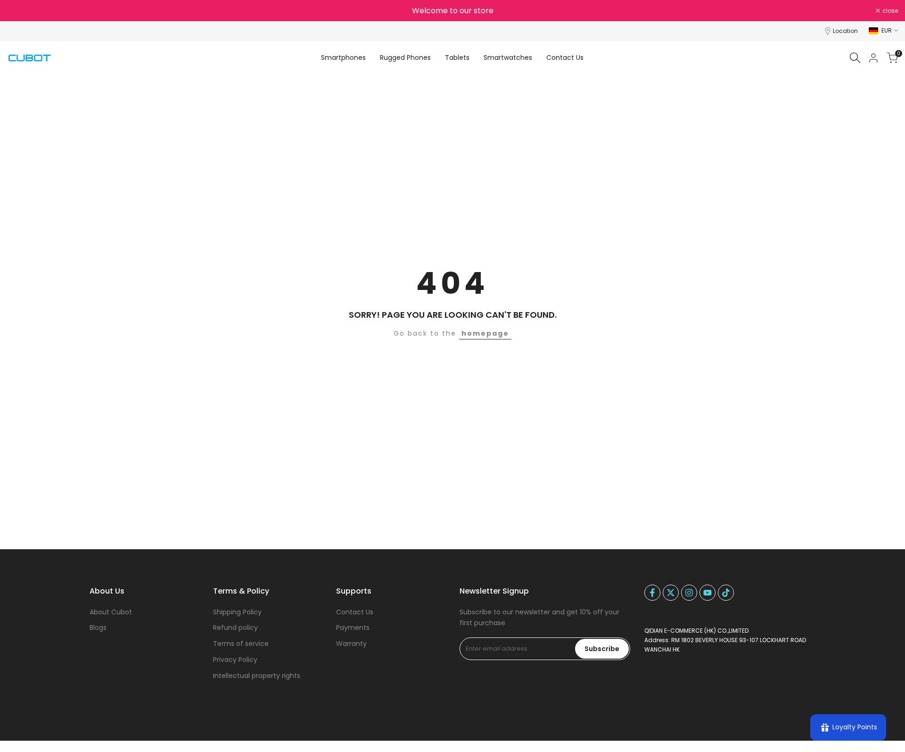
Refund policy (235, 627)
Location (845, 31)
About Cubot (111, 612)
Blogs (98, 627)
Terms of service (241, 643)
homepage (485, 333)
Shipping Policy (237, 612)
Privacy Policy (235, 659)
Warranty (351, 643)
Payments (353, 627)
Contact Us (354, 612)
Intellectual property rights (256, 675)
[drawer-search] (855, 57)
